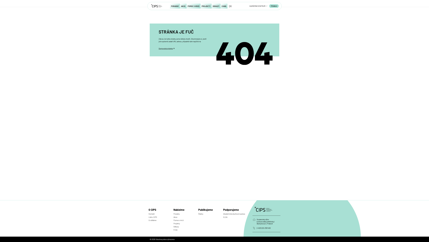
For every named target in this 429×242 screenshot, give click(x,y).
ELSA (225, 217)
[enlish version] (230, 6)
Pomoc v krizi (178, 220)
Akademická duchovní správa (234, 214)
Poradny (176, 214)
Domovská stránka (166, 49)
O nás (175, 230)
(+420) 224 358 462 (264, 228)
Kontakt (152, 214)
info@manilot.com (165, 44)
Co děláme (152, 220)
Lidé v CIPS (153, 217)
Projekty (176, 223)
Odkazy (176, 227)
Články (200, 214)
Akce (175, 217)
